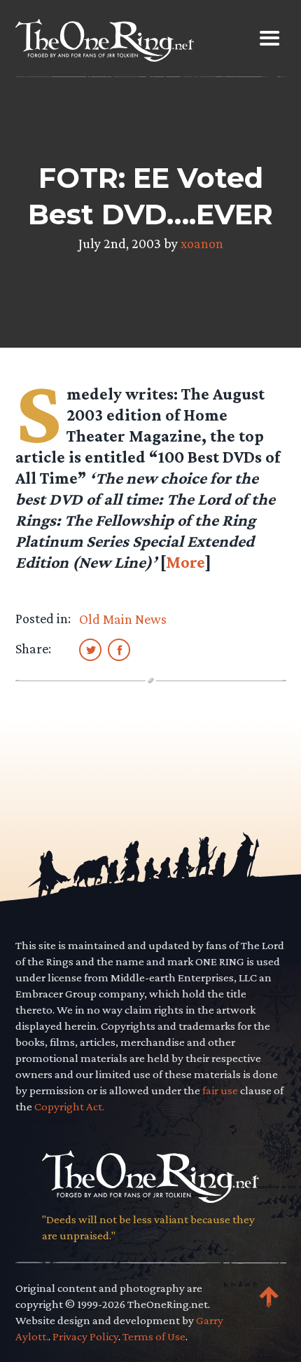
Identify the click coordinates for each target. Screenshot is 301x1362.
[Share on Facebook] (119, 649)
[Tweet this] (90, 649)
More (185, 561)
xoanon (202, 243)
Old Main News (123, 619)
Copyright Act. (69, 1106)
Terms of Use (154, 1336)
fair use (220, 1090)
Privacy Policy (85, 1336)
